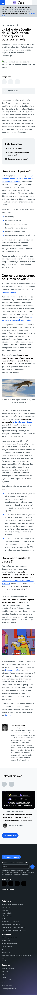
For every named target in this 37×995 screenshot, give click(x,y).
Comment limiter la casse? (18, 159)
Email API (5, 910)
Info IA (4, 974)
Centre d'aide (6, 941)
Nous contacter (7, 986)
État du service (7, 946)
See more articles (10, 835)
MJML (3, 919)
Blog (3, 958)
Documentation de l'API (9, 944)
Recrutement (6, 971)
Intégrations (6, 907)
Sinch (3, 983)
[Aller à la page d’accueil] (18, 2)
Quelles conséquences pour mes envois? (18, 153)
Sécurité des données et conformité (13, 930)
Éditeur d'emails (7, 916)
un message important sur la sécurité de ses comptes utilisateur (18, 179)
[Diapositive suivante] (11, 784)
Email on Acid (6, 980)
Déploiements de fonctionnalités (12, 904)
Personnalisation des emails (11, 925)
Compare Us (6, 952)
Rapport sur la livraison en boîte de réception (16, 955)
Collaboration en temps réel (11, 922)
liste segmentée (12, 670)
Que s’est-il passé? (15, 148)
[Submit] (32, 866)
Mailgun (4, 977)
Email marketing (7, 913)
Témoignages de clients (9, 938)
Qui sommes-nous (8, 968)
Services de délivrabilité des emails (13, 927)
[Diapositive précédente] (4, 784)
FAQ (3, 949)
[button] (34, 2)
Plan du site (5, 961)
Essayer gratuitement (9, 989)
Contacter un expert (11, 857)
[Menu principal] (2, 2)
